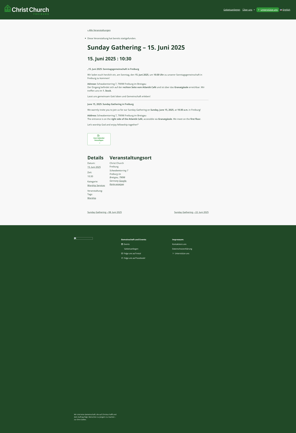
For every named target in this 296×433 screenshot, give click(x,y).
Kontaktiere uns (179, 244)
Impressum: (178, 239)
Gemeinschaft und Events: (133, 239)
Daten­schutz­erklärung (182, 248)
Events (127, 244)
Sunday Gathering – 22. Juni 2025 (191, 212)
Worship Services (96, 185)
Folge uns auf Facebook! (134, 258)
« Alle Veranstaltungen (99, 30)
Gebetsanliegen (232, 9)
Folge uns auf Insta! (132, 253)
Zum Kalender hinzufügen (99, 139)
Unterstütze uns (269, 9)
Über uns (247, 9)
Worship (91, 198)
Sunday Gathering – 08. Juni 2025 (104, 212)
